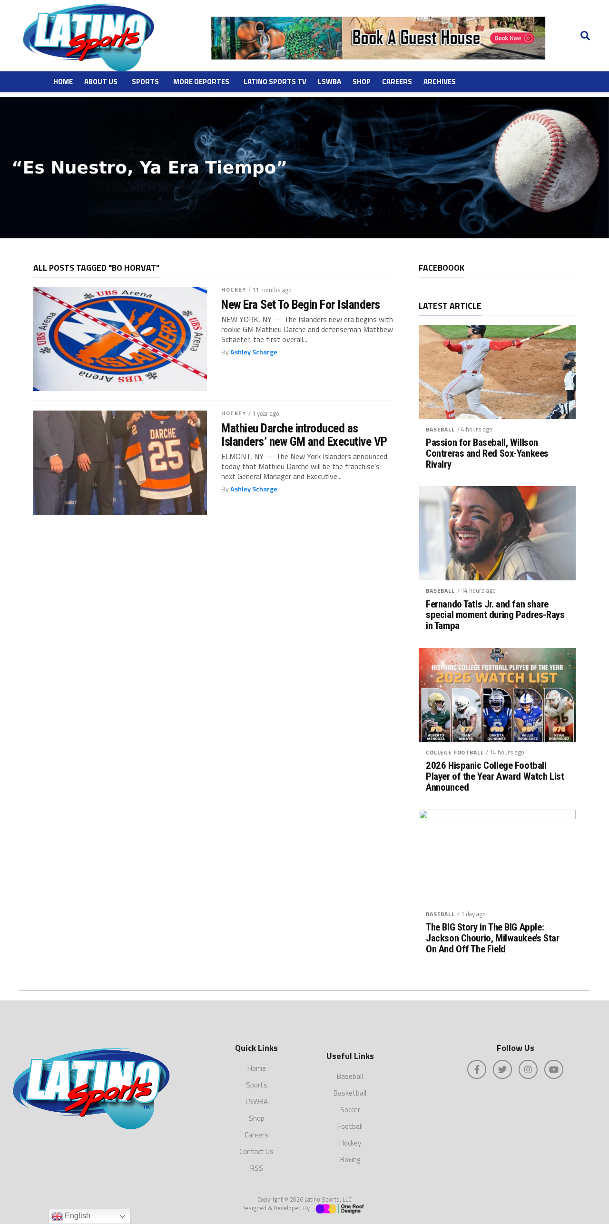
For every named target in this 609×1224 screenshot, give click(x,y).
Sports (145, 81)
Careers (397, 81)
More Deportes (201, 81)
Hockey (233, 289)
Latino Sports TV (275, 81)
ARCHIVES (439, 81)
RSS (256, 1168)
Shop (362, 81)
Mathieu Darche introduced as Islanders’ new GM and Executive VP (304, 434)
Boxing (350, 1159)
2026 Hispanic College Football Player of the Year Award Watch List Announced (495, 776)
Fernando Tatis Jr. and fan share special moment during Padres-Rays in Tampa (495, 615)
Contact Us (256, 1151)
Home (63, 81)
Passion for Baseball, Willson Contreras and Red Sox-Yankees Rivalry (487, 453)
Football (350, 1126)
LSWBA (329, 81)
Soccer (350, 1109)
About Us (101, 81)
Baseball (440, 429)
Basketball (350, 1092)
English (76, 1216)
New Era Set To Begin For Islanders (300, 304)
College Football (454, 752)
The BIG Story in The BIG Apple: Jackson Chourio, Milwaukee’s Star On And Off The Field (492, 938)
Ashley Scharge (253, 352)
